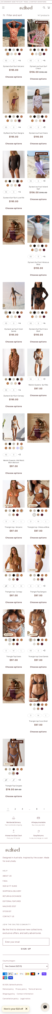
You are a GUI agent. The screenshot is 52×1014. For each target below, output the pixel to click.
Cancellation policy (10, 998)
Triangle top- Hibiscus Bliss (38, 527)
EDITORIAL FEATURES (12, 901)
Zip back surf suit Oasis (38, 133)
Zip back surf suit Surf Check (38, 67)
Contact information (25, 994)
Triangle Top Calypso (13, 786)
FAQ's (5, 881)
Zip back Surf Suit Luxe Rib (13, 198)
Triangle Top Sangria (38, 592)
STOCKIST (7, 911)
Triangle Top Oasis (13, 656)
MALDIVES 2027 (9, 906)
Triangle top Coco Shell (38, 721)
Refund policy (8, 989)
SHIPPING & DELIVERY (12, 891)
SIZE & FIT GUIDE (10, 886)
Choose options (13, 77)
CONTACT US (8, 916)
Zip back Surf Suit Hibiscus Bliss (38, 263)
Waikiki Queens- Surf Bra (38, 385)
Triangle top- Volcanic (13, 527)
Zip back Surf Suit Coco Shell (38, 330)
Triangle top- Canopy (13, 592)
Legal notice (25, 998)
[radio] (6, 50)
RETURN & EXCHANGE (12, 896)
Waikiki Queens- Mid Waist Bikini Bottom (13, 461)
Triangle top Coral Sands (38, 656)
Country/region (9, 961)
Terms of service (35, 989)
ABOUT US (7, 876)
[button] (3, 7)
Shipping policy (9, 994)
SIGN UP (26, 949)
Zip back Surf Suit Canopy (13, 396)
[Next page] (44, 809)
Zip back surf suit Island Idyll (38, 188)
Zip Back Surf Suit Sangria (13, 133)
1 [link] (8, 808)
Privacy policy (21, 989)
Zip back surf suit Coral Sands (13, 330)
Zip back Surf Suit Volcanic (13, 66)
